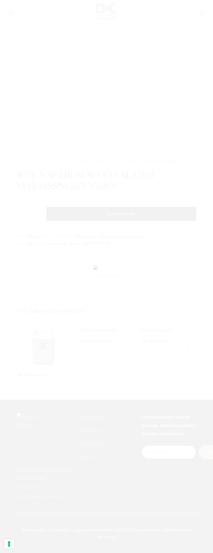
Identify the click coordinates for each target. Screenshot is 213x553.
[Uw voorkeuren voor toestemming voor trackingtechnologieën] (9, 544)
